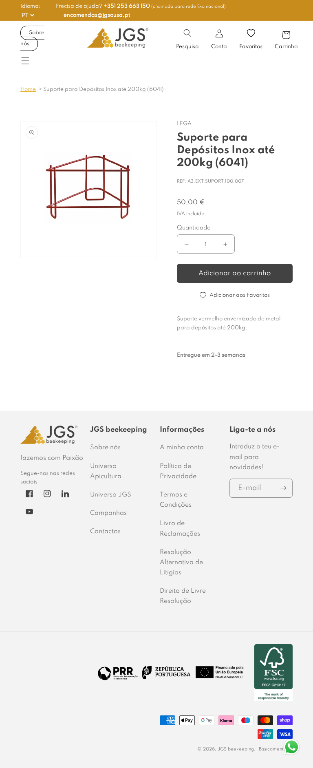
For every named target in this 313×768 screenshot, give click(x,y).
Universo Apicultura (105, 471)
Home (28, 89)
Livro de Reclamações (180, 528)
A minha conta (182, 447)
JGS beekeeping (236, 749)
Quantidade (194, 228)
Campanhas (108, 513)
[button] (187, 33)
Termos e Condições (176, 500)
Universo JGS (110, 495)
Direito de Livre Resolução (183, 596)
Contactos (105, 531)
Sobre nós (32, 38)
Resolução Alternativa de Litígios (181, 562)
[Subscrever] (283, 488)
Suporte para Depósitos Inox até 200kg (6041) (103, 89)
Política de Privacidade (178, 471)
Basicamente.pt (276, 749)
